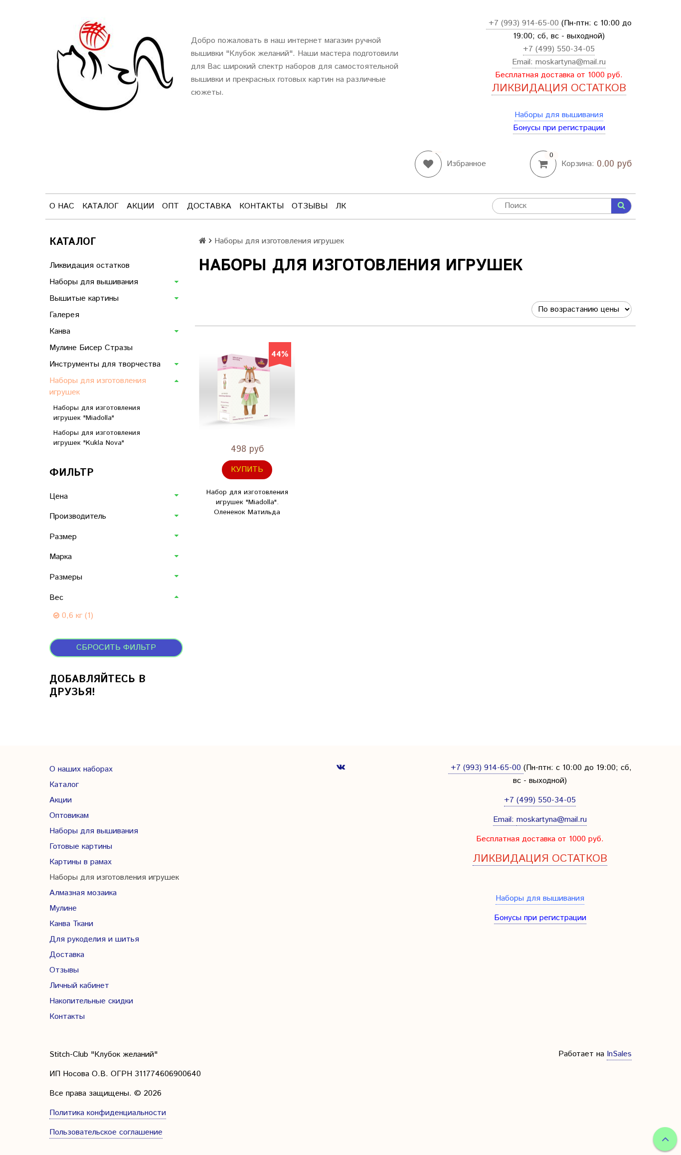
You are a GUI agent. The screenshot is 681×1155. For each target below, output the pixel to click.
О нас (61, 206)
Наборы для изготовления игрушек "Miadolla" (96, 413)
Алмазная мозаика (83, 893)
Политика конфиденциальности (107, 1113)
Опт (170, 206)
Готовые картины (80, 846)
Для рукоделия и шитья (94, 939)
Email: (523, 62)
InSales (619, 1054)
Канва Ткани (71, 924)
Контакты (261, 206)
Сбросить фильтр (116, 647)
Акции (140, 206)
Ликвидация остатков (89, 265)
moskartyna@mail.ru (570, 62)
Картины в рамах (80, 862)
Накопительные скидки (91, 1001)
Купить (247, 469)
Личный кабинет (79, 985)
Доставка (209, 206)
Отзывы (310, 206)
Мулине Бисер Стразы (91, 348)
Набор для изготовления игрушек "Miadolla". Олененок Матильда (247, 502)
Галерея (64, 315)
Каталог (100, 206)
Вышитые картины (84, 298)
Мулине (63, 908)
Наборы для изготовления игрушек (97, 386)
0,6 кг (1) (76, 615)
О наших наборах (81, 769)
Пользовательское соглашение (106, 1132)
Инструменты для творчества (105, 364)
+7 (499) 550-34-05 (559, 49)
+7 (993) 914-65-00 (523, 23)
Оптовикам (69, 815)
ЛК (341, 206)
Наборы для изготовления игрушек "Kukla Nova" (96, 438)
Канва (59, 331)
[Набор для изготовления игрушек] (247, 390)
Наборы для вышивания (558, 115)
